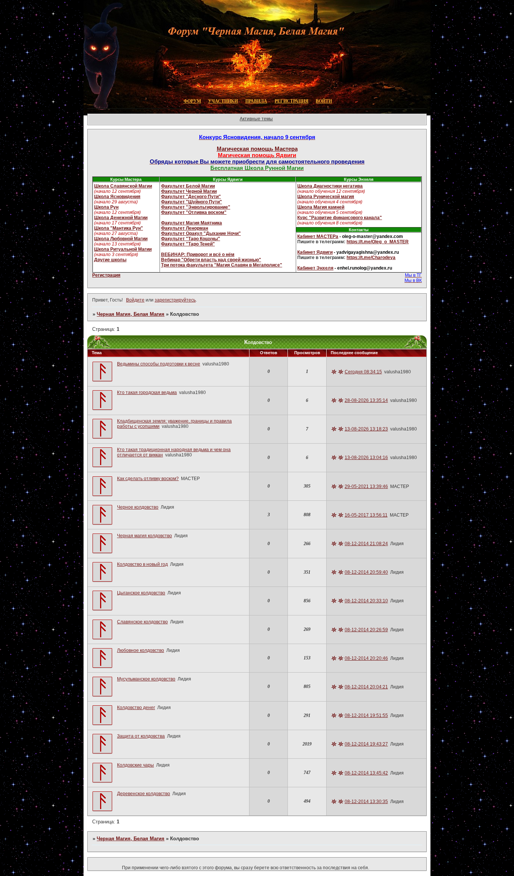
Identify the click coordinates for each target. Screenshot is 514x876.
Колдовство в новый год (142, 564)
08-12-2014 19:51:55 (366, 715)
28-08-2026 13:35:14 (366, 400)
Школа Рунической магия (325, 196)
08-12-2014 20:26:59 (366, 629)
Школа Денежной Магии (121, 217)
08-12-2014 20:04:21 (366, 687)
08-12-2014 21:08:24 (366, 543)
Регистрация (106, 275)
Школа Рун (106, 207)
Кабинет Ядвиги (315, 252)
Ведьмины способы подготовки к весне (158, 364)
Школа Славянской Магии (123, 186)
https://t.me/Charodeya (371, 257)
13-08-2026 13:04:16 (366, 457)
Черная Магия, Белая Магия (130, 314)
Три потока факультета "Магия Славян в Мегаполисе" (221, 265)
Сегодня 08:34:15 (363, 371)
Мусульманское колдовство (146, 679)
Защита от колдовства (141, 736)
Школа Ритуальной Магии (123, 249)
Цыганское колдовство (141, 593)
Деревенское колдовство (143, 793)
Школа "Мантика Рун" (118, 228)
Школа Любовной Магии (121, 238)
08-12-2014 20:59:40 (366, 572)
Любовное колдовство (140, 650)
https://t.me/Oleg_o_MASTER (378, 241)
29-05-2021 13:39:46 (366, 486)
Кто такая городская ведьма (147, 392)
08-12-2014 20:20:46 (366, 658)
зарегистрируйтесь (175, 300)
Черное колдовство (137, 507)
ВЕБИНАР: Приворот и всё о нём (197, 254)
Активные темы (256, 118)
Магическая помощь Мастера (257, 148)
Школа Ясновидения (117, 196)
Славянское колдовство (142, 621)
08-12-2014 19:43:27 (366, 744)
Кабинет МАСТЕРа (317, 236)
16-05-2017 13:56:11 (366, 515)
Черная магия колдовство (144, 535)
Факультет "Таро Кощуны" (190, 238)
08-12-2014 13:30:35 (366, 801)
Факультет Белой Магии (188, 186)
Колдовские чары (135, 765)
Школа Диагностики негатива (330, 186)
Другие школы (110, 259)
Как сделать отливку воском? (148, 478)
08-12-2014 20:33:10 (366, 600)
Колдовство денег (136, 707)
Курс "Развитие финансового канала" (339, 217)
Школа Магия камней (320, 207)
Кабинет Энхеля (315, 268)
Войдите (135, 300)
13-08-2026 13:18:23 (366, 429)
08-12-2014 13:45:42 (366, 773)
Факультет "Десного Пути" (191, 196)
